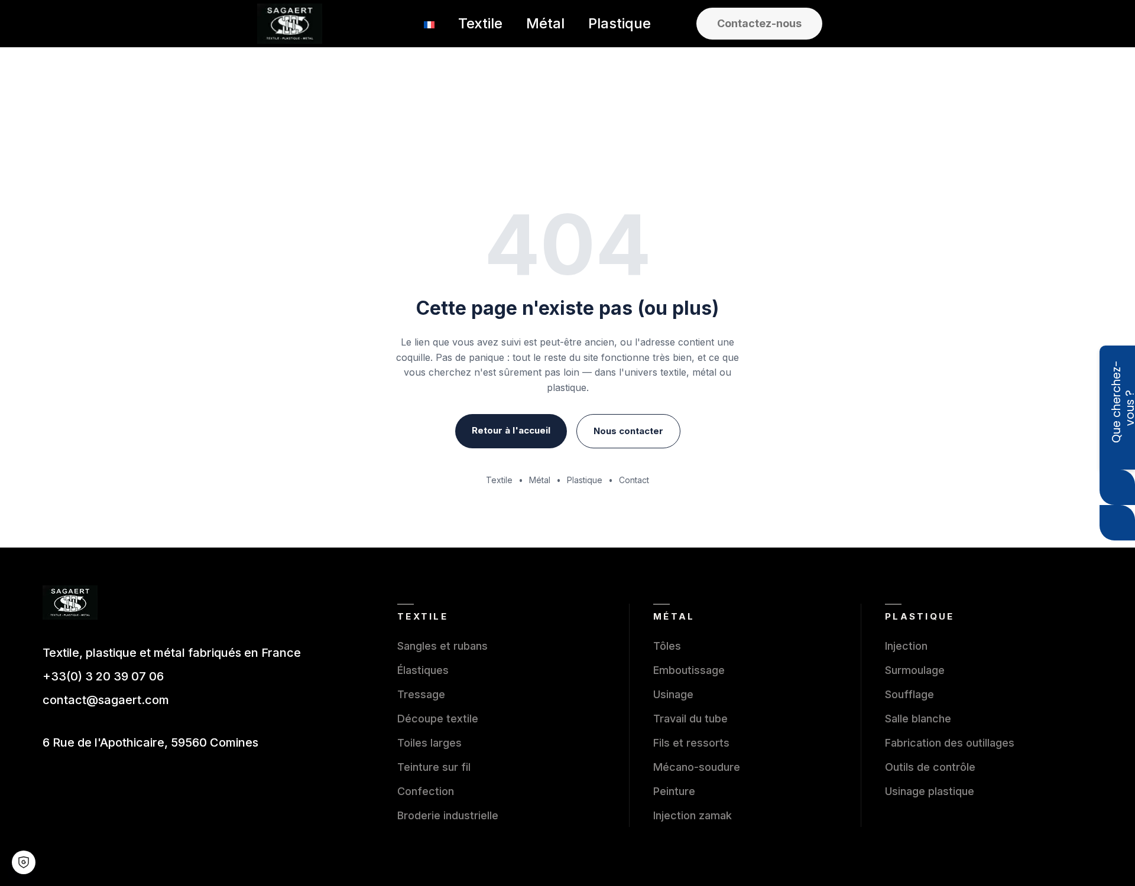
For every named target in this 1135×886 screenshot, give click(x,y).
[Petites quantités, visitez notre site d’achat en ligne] (1117, 522)
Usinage (673, 694)
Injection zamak (692, 815)
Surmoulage (915, 670)
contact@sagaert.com (106, 700)
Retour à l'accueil (511, 430)
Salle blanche (918, 718)
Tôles (667, 646)
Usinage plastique (929, 791)
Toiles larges (429, 743)
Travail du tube (690, 718)
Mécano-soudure (696, 767)
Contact (634, 480)
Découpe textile (437, 718)
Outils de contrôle (930, 767)
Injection (906, 646)
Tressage (421, 694)
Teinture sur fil (434, 767)
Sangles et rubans (442, 646)
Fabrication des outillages (949, 743)
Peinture (674, 791)
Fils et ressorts (691, 743)
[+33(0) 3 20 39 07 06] (1117, 487)
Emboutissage (689, 670)
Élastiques (423, 670)
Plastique (584, 480)
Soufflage (909, 694)
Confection (425, 791)
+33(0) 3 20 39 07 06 (103, 676)
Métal (539, 480)
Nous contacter (628, 431)
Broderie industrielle (447, 815)
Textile (499, 480)
